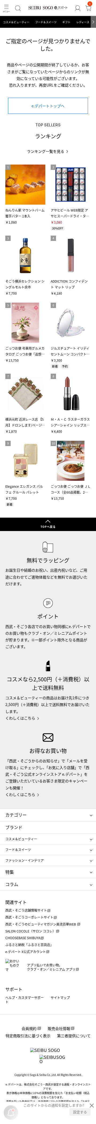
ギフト (66, 22)
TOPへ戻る (48, 527)
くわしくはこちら (20, 718)
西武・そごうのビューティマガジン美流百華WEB (41, 924)
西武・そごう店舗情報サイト (26, 910)
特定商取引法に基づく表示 (28, 1035)
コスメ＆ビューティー (16, 22)
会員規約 (29, 1028)
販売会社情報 (59, 1028)
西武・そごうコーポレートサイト (29, 917)
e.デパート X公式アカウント (25, 951)
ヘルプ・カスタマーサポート (24, 999)
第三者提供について (74, 1035)
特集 (9, 872)
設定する (80, 1111)
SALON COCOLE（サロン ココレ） (30, 931)
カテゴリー (16, 814)
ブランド (13, 827)
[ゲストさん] (78, 8)
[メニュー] (6, 8)
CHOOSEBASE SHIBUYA (22, 937)
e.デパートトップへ (48, 105)
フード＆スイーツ (46, 22)
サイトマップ (60, 997)
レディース (82, 22)
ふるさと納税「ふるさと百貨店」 (29, 944)
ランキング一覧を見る (45, 151)
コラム (11, 884)
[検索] (18, 8)
